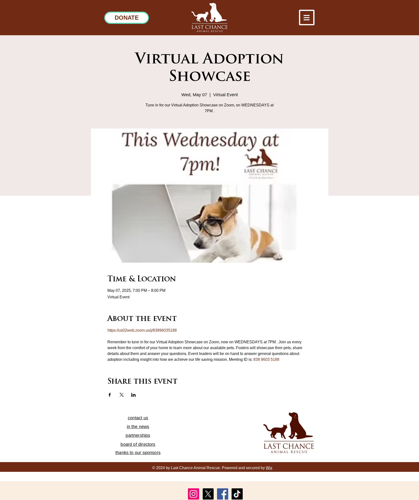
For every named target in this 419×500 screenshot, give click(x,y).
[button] (306, 17)
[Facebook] (222, 494)
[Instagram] (193, 494)
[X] (208, 494)
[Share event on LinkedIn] (133, 395)
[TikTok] (237, 494)
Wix (269, 468)
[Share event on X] (121, 395)
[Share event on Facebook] (109, 395)
